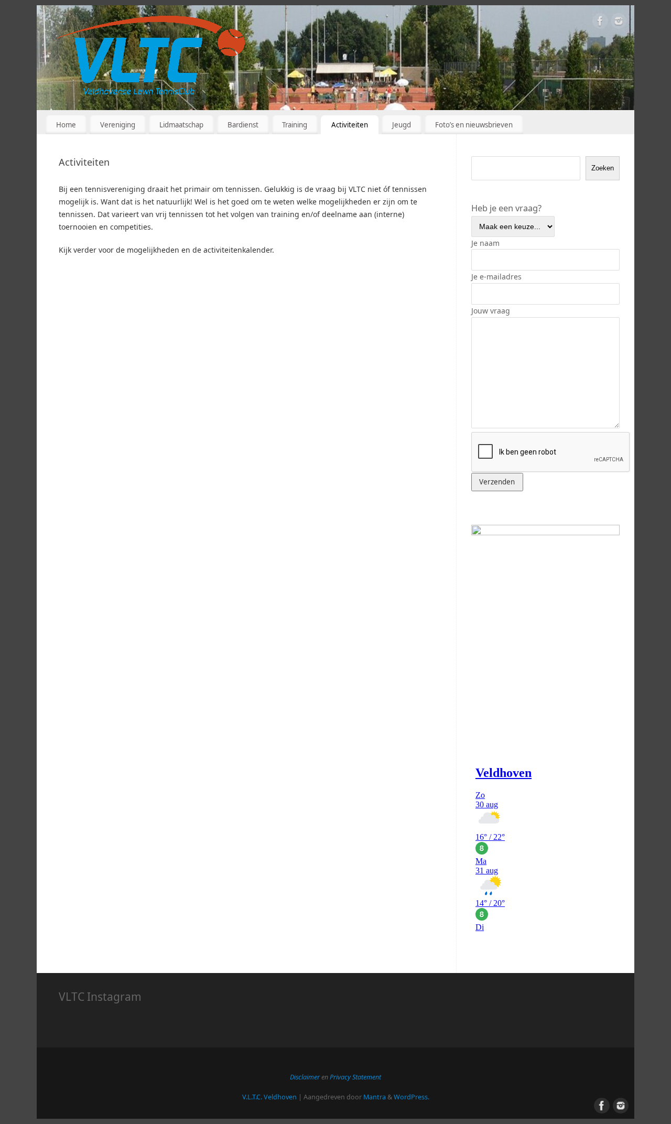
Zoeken (602, 168)
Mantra (374, 1097)
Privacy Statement (355, 1077)
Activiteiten (349, 124)
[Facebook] (600, 23)
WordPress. (411, 1097)
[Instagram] (618, 23)
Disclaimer (305, 1077)
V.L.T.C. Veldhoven (269, 1097)
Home (66, 124)
